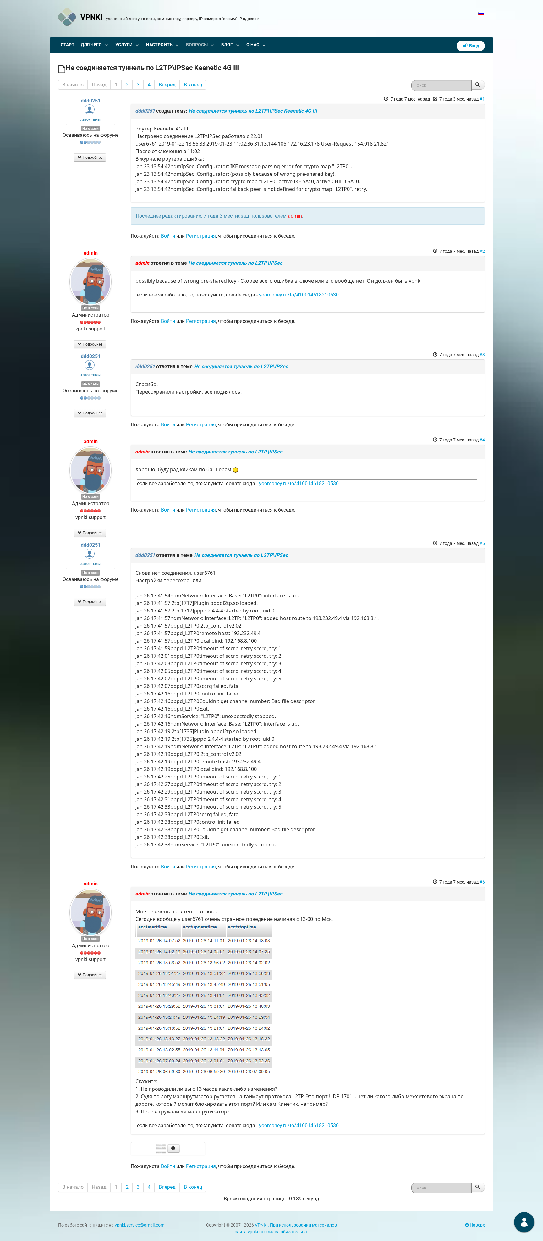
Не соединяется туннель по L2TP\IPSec (235, 263)
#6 (482, 881)
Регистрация (201, 236)
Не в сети (90, 128)
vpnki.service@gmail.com (139, 1225)
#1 (482, 99)
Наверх (477, 1225)
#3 (482, 354)
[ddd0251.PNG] (203, 999)
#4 (482, 439)
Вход (473, 45)
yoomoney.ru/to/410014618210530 (299, 295)
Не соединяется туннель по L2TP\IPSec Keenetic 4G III (253, 111)
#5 (482, 543)
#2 (482, 251)
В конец (193, 85)
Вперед (167, 85)
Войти (168, 236)
